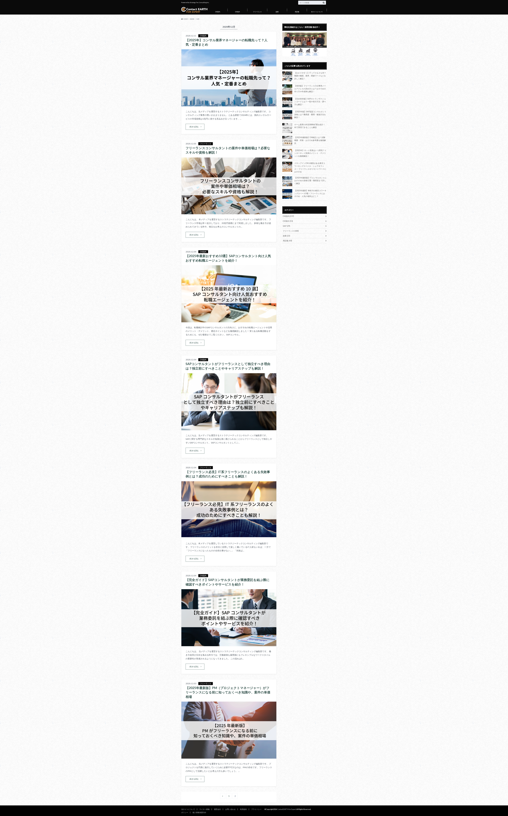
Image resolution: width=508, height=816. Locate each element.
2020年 (192, 19)
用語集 (297, 12)
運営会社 (217, 809)
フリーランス (257, 12)
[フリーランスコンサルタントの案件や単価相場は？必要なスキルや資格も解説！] (228, 212)
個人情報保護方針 (199, 812)
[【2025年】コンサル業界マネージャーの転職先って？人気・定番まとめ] (228, 104)
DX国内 (217, 12)
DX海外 (237, 12)
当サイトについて (317, 12)
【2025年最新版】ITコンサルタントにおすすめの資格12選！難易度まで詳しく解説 (310, 180)
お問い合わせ (230, 809)
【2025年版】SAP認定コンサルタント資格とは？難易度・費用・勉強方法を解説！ (310, 114)
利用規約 (243, 809)
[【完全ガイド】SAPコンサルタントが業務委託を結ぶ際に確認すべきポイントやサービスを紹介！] (228, 644)
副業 (277, 12)
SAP (286, 226)
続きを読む (194, 127)
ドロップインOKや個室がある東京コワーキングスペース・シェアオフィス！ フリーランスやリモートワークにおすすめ (310, 167)
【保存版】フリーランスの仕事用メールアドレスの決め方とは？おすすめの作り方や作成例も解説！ (310, 89)
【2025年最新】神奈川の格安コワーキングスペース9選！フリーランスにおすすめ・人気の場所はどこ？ (310, 193)
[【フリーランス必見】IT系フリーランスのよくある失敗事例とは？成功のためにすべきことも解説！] (228, 536)
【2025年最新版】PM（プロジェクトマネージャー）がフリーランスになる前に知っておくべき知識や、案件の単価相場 (228, 692)
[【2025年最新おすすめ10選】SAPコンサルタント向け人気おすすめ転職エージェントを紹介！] (228, 320)
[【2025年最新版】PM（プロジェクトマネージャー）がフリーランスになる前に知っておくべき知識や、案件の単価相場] (228, 757)
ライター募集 (204, 809)
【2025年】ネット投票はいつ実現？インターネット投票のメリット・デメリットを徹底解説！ (310, 153)
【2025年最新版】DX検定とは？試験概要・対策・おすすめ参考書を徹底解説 (310, 140)
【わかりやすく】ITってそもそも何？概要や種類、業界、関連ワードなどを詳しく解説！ (310, 76)
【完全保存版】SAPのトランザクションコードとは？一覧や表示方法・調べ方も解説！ (310, 102)
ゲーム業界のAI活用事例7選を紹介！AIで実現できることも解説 (309, 126)
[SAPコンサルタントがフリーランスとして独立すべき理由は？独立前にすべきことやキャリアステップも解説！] (228, 428)
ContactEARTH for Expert (286, 809)
